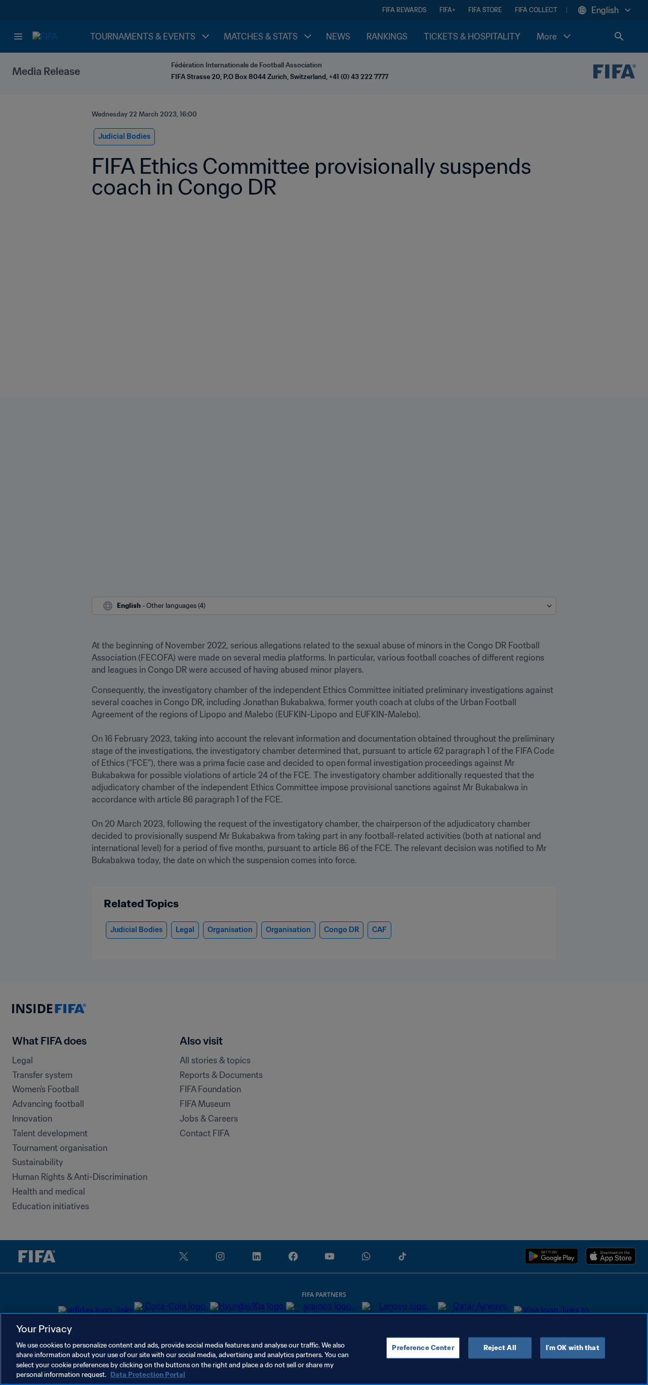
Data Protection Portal (147, 1374)
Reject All (499, 1347)
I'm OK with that (572, 1347)
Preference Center (423, 1347)
